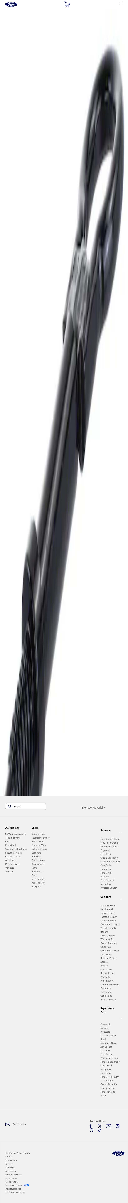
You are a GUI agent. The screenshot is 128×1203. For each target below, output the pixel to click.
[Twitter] (100, 1126)
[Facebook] (91, 1126)
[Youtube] (108, 1126)
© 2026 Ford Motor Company (17, 1153)
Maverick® (99, 807)
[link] (9, 1157)
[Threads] (91, 1130)
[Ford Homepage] (118, 1153)
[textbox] (25, 806)
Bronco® (87, 807)
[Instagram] (118, 1126)
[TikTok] (100, 1130)
